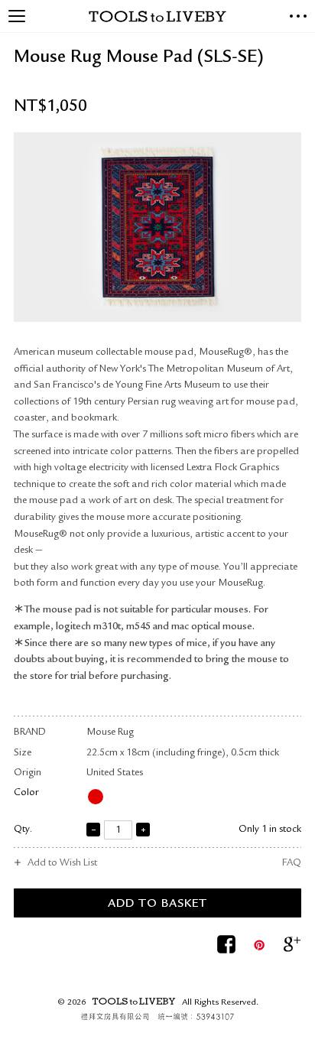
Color (26, 793)
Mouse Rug (110, 733)
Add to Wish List (62, 864)
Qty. (23, 830)
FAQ (291, 864)
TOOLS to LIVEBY (157, 16)
